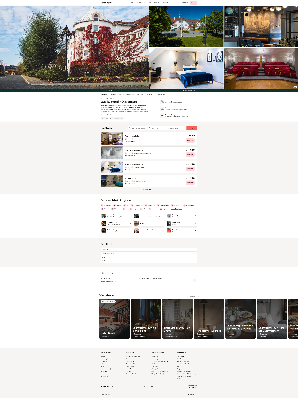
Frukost (103, 364)
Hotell (102, 98)
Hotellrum (113, 94)
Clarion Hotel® (130, 366)
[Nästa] (120, 167)
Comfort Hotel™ (130, 361)
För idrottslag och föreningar (159, 361)
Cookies (179, 379)
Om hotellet (104, 94)
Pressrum (103, 374)
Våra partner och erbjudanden (160, 374)
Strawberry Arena (106, 359)
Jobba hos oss (105, 371)
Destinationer (130, 359)
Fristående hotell (131, 374)
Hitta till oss (149, 94)
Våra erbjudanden (160, 94)
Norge (106, 98)
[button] (112, 167)
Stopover (128, 371)
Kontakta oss (180, 359)
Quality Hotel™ (130, 364)
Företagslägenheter (157, 369)
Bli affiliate (154, 364)
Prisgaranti (180, 369)
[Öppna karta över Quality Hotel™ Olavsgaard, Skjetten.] (194, 280)
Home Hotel (129, 369)
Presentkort (154, 356)
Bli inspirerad (104, 376)
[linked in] (152, 386)
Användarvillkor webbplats (184, 371)
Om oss (103, 356)
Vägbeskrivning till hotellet (108, 281)
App (178, 366)
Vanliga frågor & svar (183, 361)
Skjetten (112, 98)
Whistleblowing (105, 369)
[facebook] (145, 386)
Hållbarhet (104, 361)
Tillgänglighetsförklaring (184, 376)
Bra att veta (140, 94)
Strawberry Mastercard (158, 359)
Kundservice (180, 356)
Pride (102, 366)
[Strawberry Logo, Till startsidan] (106, 3)
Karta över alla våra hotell (133, 356)
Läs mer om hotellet (106, 115)
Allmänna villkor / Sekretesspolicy (186, 374)
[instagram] (148, 386)
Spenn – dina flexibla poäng (159, 371)
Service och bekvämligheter (126, 94)
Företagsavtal (155, 366)
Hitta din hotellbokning (183, 364)
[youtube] (156, 386)
